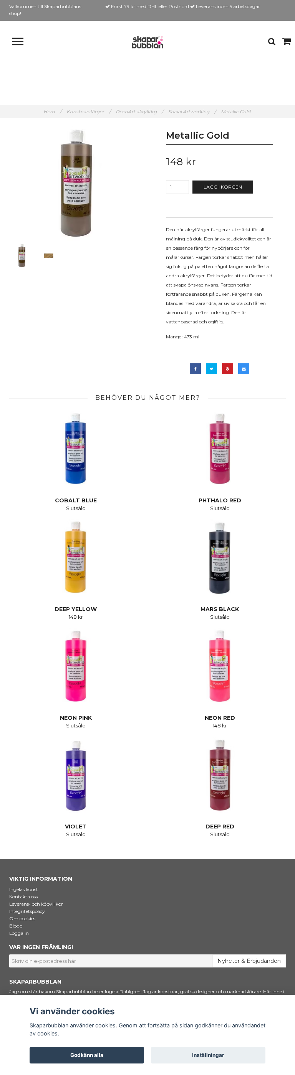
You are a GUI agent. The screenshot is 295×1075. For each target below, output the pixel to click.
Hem (52, 111)
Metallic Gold (236, 111)
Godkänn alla (86, 1055)
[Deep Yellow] (75, 557)
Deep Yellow (76, 609)
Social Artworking (192, 111)
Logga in (19, 933)
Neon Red (220, 717)
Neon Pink (76, 717)
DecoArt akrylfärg (139, 111)
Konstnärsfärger (88, 111)
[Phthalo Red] (219, 449)
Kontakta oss (23, 896)
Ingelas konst (23, 889)
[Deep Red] (219, 775)
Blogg (16, 926)
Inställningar (208, 1055)
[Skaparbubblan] (147, 42)
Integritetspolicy (27, 911)
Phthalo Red (220, 500)
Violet (75, 826)
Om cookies (22, 918)
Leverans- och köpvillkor (36, 904)
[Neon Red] (219, 666)
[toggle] (21, 42)
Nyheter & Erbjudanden (249, 960)
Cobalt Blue (76, 500)
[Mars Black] (219, 557)
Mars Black (220, 609)
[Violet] (75, 775)
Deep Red (220, 826)
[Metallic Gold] (75, 183)
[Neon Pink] (75, 666)
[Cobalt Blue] (75, 449)
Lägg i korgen (223, 187)
